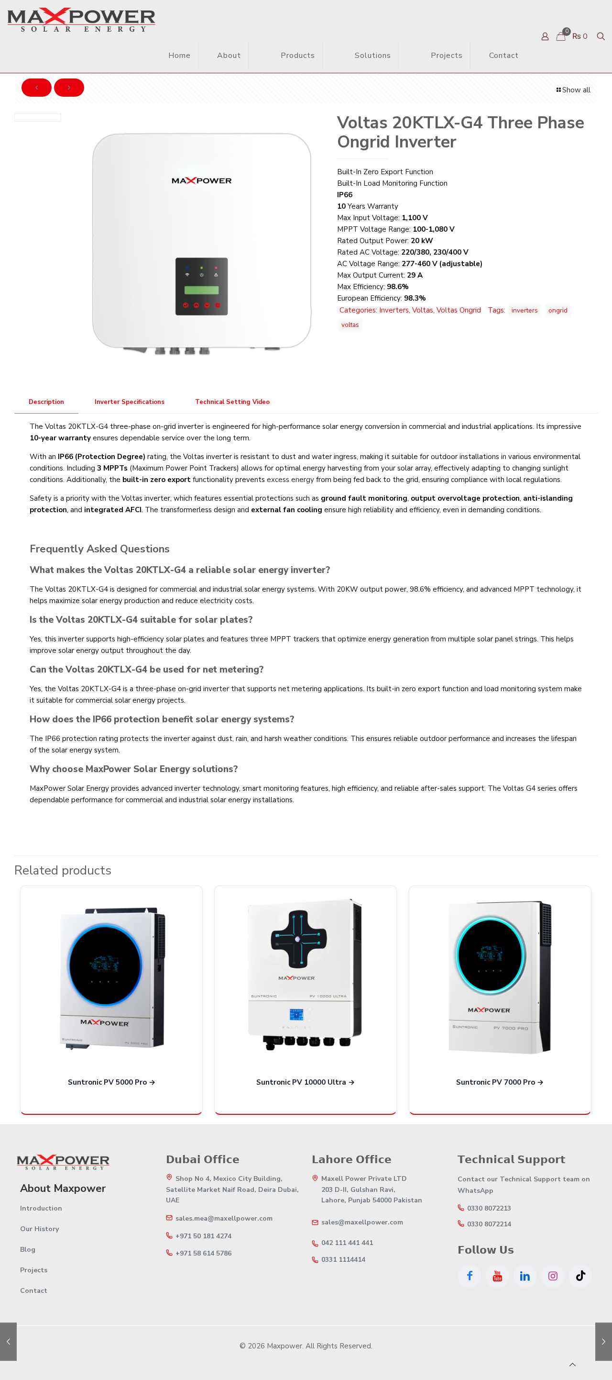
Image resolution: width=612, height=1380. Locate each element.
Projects (33, 1270)
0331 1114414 (343, 1260)
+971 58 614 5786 (203, 1253)
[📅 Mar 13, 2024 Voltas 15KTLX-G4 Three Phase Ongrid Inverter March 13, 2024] (8, 1342)
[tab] (46, 402)
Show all (576, 90)
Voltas (422, 310)
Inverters (394, 310)
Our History (39, 1229)
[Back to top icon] (572, 1364)
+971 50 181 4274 (203, 1236)
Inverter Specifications (129, 402)
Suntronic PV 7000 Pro (495, 1082)
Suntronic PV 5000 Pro (107, 1082)
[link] (262, 55)
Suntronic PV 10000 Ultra (301, 1082)
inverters (525, 310)
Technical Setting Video (232, 402)
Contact (33, 1290)
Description (46, 402)
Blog (27, 1249)
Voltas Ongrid (459, 310)
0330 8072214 (489, 1224)
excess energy (290, 479)
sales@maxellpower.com (362, 1222)
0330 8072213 (489, 1208)
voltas (350, 324)
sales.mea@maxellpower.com (224, 1218)
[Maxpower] (81, 19)
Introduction (41, 1208)
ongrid (558, 310)
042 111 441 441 (347, 1243)
